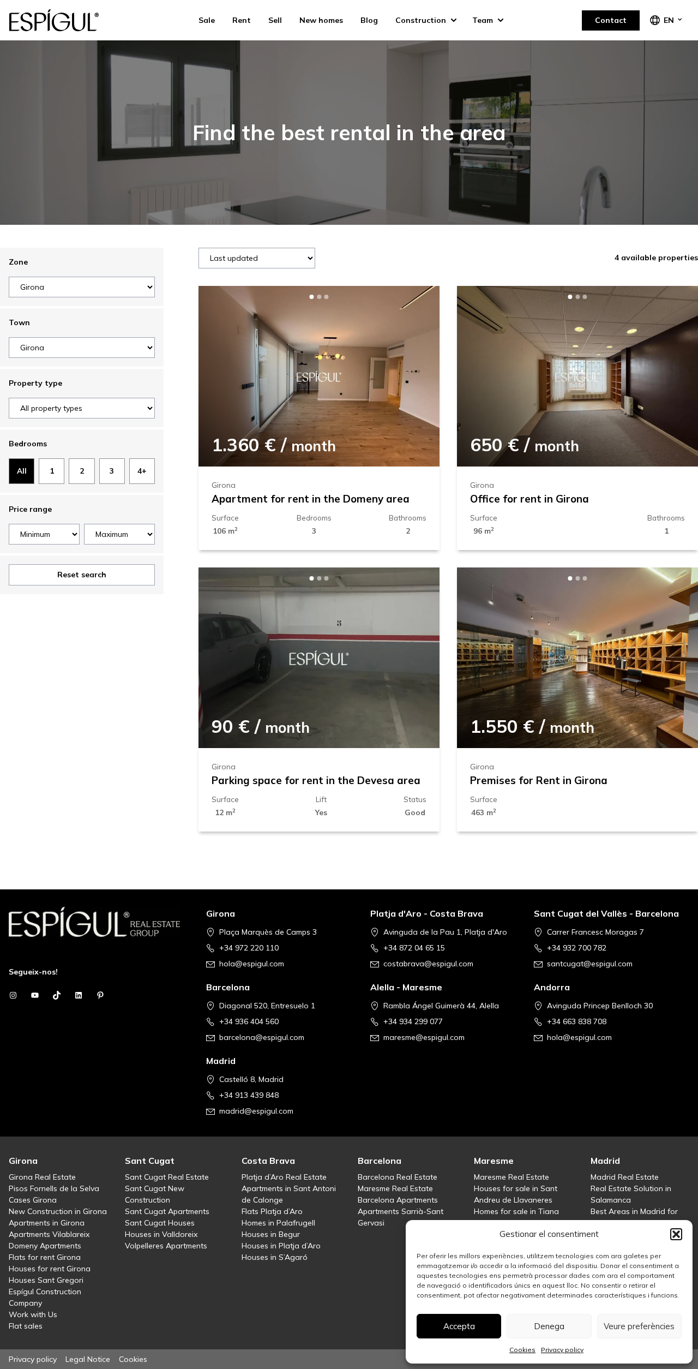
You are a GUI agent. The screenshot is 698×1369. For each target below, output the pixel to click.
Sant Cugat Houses (160, 1223)
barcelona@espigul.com (261, 1037)
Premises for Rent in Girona (538, 780)
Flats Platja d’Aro (272, 1211)
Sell (275, 20)
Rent (241, 20)
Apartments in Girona (47, 1223)
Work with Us (33, 1314)
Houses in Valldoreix (161, 1234)
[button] (676, 1234)
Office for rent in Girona (529, 498)
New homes (321, 20)
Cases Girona (33, 1200)
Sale (206, 20)
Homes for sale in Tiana (516, 1211)
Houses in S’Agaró (275, 1257)
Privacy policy (562, 1350)
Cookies (522, 1350)
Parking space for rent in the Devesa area (316, 780)
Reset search (81, 574)
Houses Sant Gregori (46, 1280)
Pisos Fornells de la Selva (54, 1188)
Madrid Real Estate (625, 1177)
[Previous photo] (224, 376)
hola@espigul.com (251, 964)
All (22, 470)
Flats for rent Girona (45, 1257)
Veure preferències (639, 1326)
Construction (420, 20)
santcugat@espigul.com (590, 964)
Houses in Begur (271, 1234)
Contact (611, 20)
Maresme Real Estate (395, 1188)
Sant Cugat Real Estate (167, 1177)
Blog (369, 20)
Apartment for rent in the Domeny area (311, 498)
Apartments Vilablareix (49, 1234)
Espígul (63, 20)
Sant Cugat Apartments (167, 1211)
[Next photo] (413, 376)
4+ (142, 470)
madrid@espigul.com (256, 1111)
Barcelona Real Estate (397, 1177)
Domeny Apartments (45, 1246)
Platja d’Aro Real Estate (284, 1177)
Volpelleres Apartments (166, 1246)
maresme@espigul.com (424, 1037)
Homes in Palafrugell (278, 1223)
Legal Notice (87, 1359)
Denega (549, 1326)
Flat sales (26, 1326)
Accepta (459, 1326)
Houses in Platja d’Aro (281, 1246)
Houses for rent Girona (50, 1269)
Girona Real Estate (42, 1177)
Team (482, 20)
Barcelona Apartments (398, 1200)
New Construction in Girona (58, 1211)
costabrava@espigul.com (428, 964)
